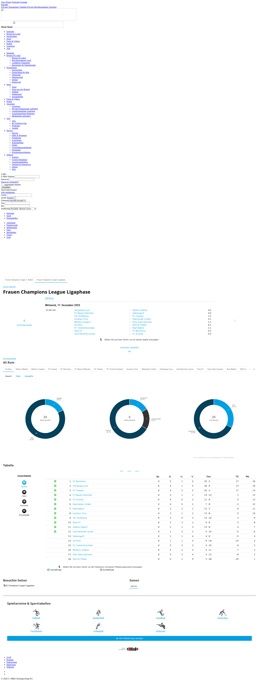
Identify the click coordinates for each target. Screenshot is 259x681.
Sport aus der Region (21, 89)
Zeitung (9, 155)
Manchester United (141, 319)
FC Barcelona (138, 330)
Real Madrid (138, 327)
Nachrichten (11, 36)
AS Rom (78, 324)
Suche (3, 195)
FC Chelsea (137, 316)
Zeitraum (5, 200)
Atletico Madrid (139, 310)
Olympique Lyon (82, 310)
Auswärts (29, 376)
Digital (15, 80)
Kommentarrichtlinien (21, 152)
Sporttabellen (17, 97)
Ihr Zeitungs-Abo (19, 123)
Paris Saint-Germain (142, 322)
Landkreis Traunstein (21, 63)
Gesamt (8, 376)
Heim (18, 376)
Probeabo (16, 2)
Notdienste (16, 138)
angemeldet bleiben (12, 185)
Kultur (9, 44)
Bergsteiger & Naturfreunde (24, 65)
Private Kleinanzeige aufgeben (25, 109)
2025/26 (134, 586)
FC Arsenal (137, 333)
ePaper (8, 2)
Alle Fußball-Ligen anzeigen (130, 638)
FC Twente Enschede (84, 327)
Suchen (10, 198)
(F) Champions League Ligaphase (19, 585)
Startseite (10, 31)
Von (3, 203)
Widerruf (10, 667)
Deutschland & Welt (20, 72)
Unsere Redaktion (19, 160)
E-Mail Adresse (7, 176)
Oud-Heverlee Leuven (84, 333)
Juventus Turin (81, 319)
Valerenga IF (138, 313)
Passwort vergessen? (10, 182)
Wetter (14, 145)
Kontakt (23, 2)
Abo (3, 2)
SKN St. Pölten (139, 324)
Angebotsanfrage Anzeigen (23, 111)
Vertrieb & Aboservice (21, 164)
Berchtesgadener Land (21, 60)
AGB (8, 657)
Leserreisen (17, 140)
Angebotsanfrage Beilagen (23, 113)
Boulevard (16, 82)
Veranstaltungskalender (22, 147)
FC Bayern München (84, 313)
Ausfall (15, 128)
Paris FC (78, 330)
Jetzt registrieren (8, 192)
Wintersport (17, 94)
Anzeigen (10, 46)
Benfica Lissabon (82, 322)
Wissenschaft (17, 77)
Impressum (11, 665)
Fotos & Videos (13, 41)
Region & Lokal (13, 34)
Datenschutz (11, 662)
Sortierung (5, 208)
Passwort (5, 179)
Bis (2, 206)
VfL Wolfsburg (81, 316)
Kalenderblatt (17, 143)
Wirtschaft (16, 75)
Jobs (14, 169)
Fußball (15, 92)
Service (9, 130)
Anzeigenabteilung (20, 162)
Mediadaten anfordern (21, 116)
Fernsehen (16, 150)
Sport (8, 39)
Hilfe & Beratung (19, 135)
